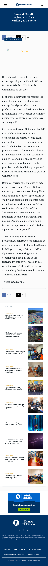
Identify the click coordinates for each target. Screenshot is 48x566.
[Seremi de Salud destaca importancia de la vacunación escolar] (35, 476)
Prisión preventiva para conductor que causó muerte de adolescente (13, 334)
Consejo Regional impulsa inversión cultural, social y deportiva (14, 406)
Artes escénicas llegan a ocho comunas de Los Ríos (14, 424)
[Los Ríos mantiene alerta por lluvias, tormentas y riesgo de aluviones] (35, 441)
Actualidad (9, 313)
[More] (27, 295)
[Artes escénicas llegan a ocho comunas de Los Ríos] (35, 423)
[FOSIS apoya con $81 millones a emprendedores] (35, 387)
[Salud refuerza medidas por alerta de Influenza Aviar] (35, 352)
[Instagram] (23, 530)
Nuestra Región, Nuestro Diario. (31, 560)
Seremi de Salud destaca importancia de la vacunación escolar (14, 477)
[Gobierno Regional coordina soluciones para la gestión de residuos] (35, 458)
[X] (27, 530)
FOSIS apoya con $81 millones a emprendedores (14, 388)
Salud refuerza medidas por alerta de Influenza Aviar (15, 352)
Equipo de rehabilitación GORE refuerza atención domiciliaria (13, 370)
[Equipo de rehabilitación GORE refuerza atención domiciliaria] (35, 369)
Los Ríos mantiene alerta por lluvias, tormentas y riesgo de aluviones (14, 441)
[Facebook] (19, 530)
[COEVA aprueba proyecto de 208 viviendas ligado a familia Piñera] (35, 316)
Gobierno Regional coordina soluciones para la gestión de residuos (15, 459)
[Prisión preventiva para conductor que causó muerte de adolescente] (35, 334)
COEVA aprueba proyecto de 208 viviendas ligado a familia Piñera (15, 317)
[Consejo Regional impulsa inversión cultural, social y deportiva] (35, 405)
